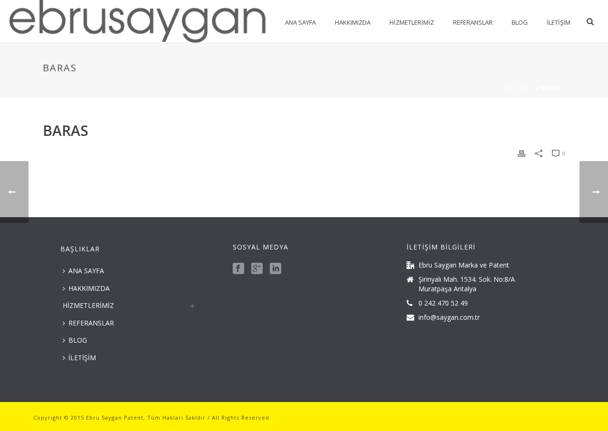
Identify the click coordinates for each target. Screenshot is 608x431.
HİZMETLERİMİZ (412, 22)
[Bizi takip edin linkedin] (275, 269)
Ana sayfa (518, 88)
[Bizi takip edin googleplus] (257, 269)
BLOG (520, 22)
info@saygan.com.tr (449, 317)
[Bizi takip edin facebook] (238, 269)
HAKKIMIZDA (352, 22)
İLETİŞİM (558, 22)
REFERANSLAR (473, 22)
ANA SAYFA (300, 22)
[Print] (521, 152)
